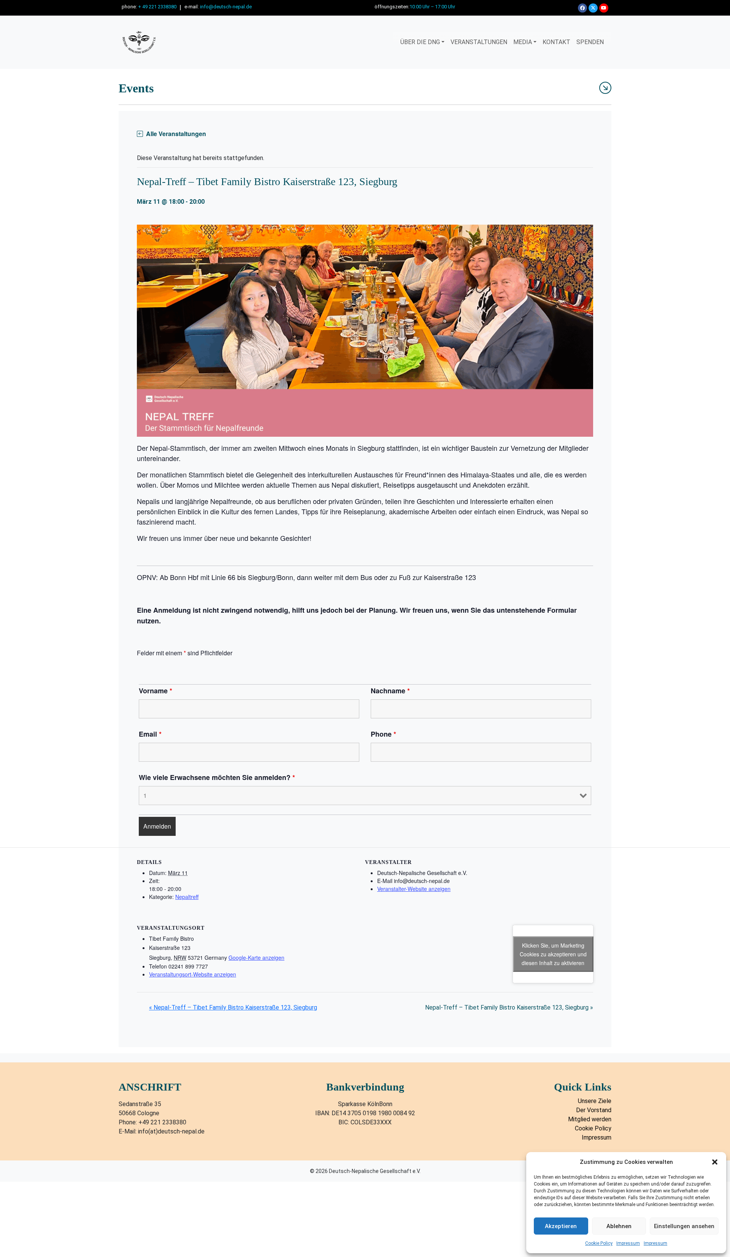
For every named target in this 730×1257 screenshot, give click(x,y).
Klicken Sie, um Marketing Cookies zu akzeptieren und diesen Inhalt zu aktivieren (553, 954)
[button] (715, 1162)
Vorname (155, 690)
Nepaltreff (186, 896)
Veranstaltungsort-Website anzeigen (192, 974)
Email (150, 734)
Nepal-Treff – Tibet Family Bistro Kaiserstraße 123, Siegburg (233, 1007)
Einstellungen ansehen (684, 1226)
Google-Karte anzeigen (256, 957)
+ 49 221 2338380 (157, 7)
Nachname (390, 690)
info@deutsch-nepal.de (226, 7)
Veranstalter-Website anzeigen (414, 888)
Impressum (628, 1243)
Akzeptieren (561, 1226)
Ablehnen (619, 1226)
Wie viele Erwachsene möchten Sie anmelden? (217, 777)
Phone (383, 734)
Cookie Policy (599, 1243)
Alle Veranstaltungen (176, 133)
